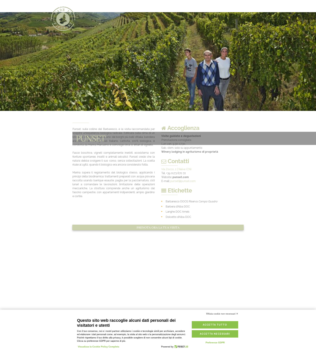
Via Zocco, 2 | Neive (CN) (176, 169)
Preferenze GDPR (215, 342)
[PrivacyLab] (180, 346)
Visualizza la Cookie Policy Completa (98, 346)
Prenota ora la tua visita (158, 227)
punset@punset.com (183, 181)
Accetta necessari (215, 333)
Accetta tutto (215, 324)
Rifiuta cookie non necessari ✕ (222, 313)
